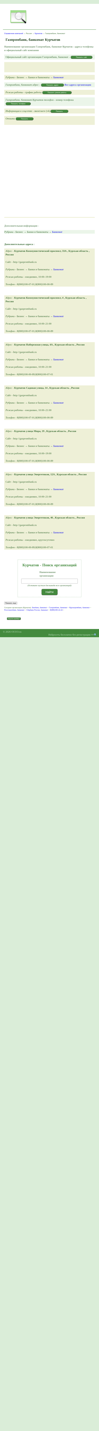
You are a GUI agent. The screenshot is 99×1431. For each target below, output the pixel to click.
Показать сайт (81, 57)
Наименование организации (47, 574)
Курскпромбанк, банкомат (79, 608)
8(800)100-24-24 (56, 610)
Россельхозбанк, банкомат (14, 610)
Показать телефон (18, 104)
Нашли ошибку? (14, 619)
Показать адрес (52, 85)
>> (92, 634)
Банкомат (58, 77)
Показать (59, 111)
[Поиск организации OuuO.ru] (18, 23)
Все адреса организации (78, 84)
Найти (49, 592)
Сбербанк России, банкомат (37, 610)
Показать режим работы (57, 93)
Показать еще (10, 603)
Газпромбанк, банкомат (58, 608)
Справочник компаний (13, 33)
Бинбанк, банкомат (39, 608)
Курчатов (38, 33)
